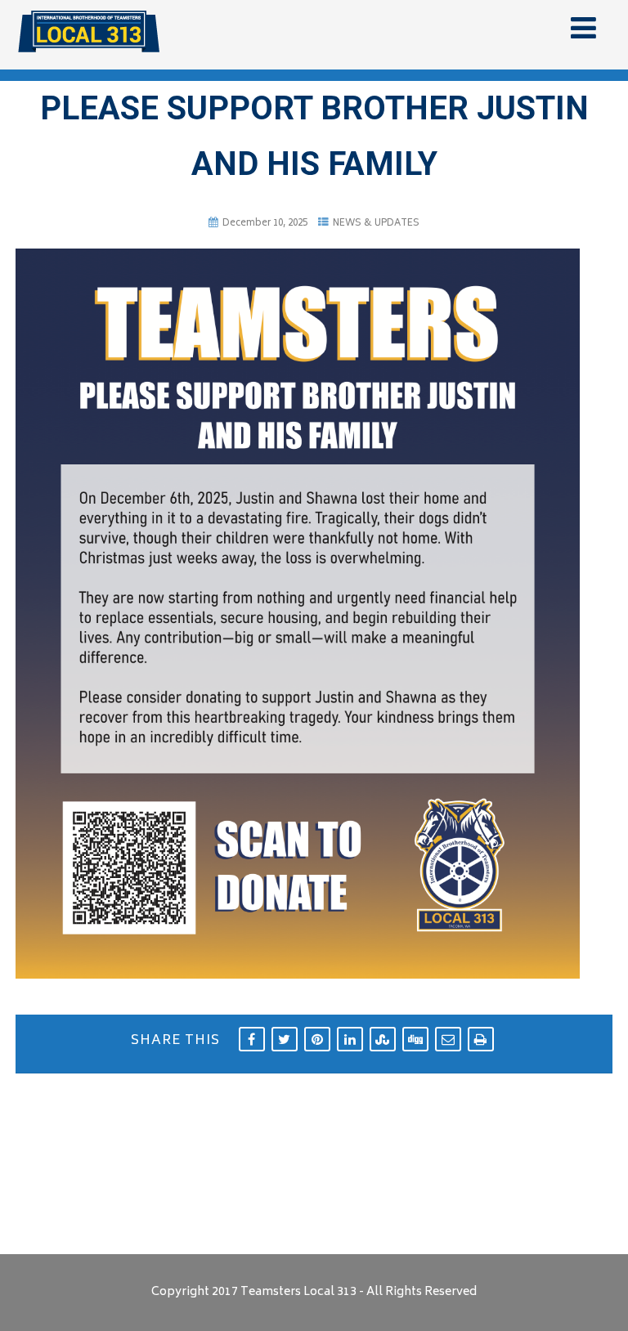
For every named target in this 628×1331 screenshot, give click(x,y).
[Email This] (448, 1039)
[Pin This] (317, 1039)
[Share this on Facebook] (252, 1039)
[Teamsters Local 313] (89, 59)
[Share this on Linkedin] (350, 1039)
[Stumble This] (383, 1039)
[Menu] (583, 32)
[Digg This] (415, 1039)
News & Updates (376, 223)
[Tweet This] (284, 1039)
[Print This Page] (481, 1039)
